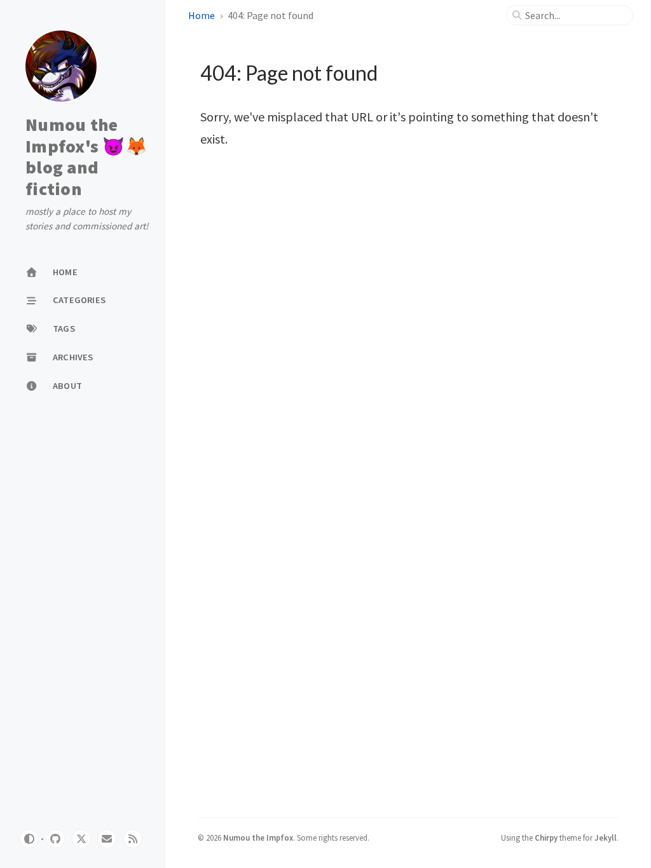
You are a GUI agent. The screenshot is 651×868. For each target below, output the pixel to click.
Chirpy (546, 837)
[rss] (133, 839)
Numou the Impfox (258, 837)
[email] (107, 839)
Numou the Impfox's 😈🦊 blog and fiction (86, 157)
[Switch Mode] (29, 839)
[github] (55, 839)
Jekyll (605, 837)
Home (201, 15)
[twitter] (81, 839)
